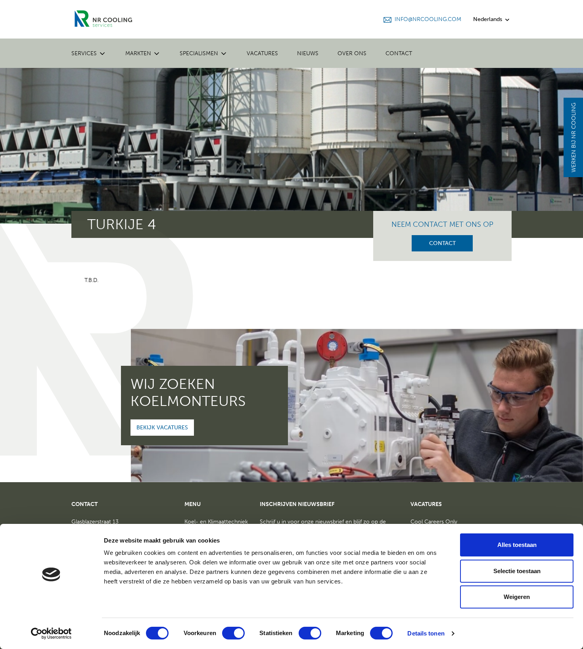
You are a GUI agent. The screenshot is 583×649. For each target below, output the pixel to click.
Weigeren (517, 596)
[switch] (233, 633)
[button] (101, 53)
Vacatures (262, 53)
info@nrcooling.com (428, 19)
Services (84, 53)
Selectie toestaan (517, 571)
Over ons (352, 53)
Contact (398, 53)
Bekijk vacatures (162, 427)
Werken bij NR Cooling (573, 137)
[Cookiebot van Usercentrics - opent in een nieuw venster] (51, 633)
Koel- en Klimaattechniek (216, 521)
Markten (138, 53)
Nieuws (307, 53)
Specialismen (199, 53)
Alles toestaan (517, 544)
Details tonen (425, 633)
